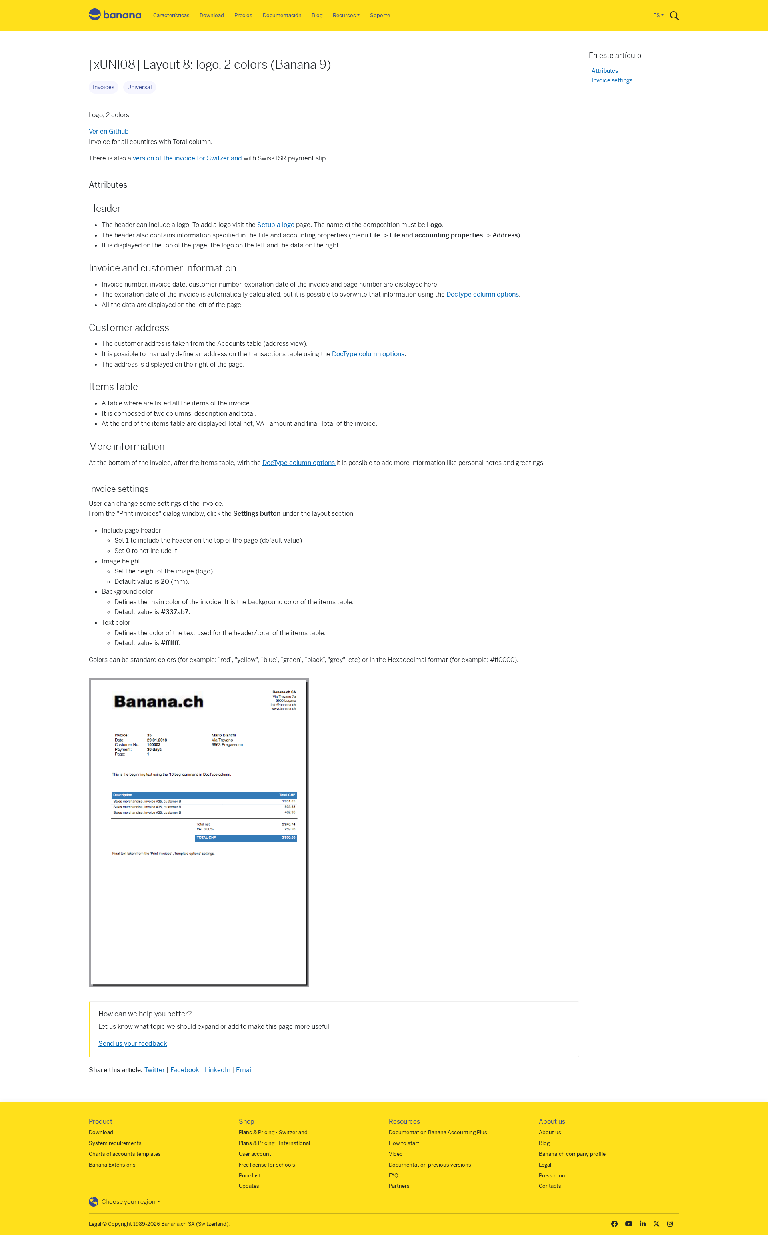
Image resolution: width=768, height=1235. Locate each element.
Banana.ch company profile (572, 1154)
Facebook (184, 1070)
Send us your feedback (132, 1043)
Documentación (282, 15)
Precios (243, 15)
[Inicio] (115, 15)
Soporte (380, 15)
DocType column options (482, 294)
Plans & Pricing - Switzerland (273, 1132)
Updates (249, 1186)
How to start (404, 1143)
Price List (250, 1175)
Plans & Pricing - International (274, 1143)
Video (396, 1154)
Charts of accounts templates (125, 1154)
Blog (317, 15)
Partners (399, 1186)
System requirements (115, 1143)
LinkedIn (217, 1070)
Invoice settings (612, 80)
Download (212, 15)
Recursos (344, 15)
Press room (553, 1175)
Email (244, 1070)
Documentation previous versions (430, 1164)
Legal (545, 1164)
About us (550, 1132)
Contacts (550, 1186)
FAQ (393, 1175)
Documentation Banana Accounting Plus (438, 1132)
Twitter (154, 1070)
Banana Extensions (112, 1164)
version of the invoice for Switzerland (187, 158)
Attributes (605, 71)
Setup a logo (275, 225)
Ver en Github (109, 131)
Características (171, 15)
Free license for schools (267, 1164)
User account (255, 1154)
